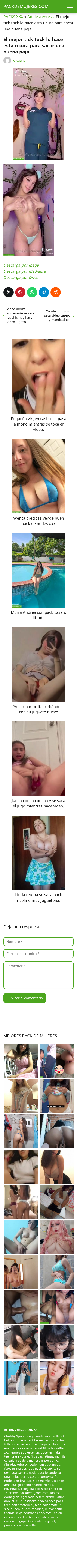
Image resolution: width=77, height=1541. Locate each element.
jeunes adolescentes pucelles (31, 1452)
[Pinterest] (20, 292)
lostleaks (30, 1501)
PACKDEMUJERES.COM (26, 6)
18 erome (11, 1493)
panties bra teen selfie (20, 1525)
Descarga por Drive (20, 277)
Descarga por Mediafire (24, 271)
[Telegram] (44, 292)
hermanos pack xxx (37, 1513)
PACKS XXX (13, 16)
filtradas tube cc (16, 1464)
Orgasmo (19, 60)
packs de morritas (39, 1481)
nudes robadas (32, 1509)
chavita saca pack (50, 1501)
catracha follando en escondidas (34, 1442)
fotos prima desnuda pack (23, 1468)
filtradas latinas (42, 1456)
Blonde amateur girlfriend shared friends (34, 1483)
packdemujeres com (33, 1493)
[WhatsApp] (32, 292)
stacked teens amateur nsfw (37, 1517)
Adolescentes (39, 16)
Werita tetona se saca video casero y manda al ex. (57, 315)
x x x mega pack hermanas (30, 1440)
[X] (8, 292)
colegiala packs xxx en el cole (42, 1489)
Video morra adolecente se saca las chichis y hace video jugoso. (20, 315)
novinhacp (11, 1489)
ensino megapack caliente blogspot (29, 1521)
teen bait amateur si (18, 1505)
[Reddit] (55, 292)
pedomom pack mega (44, 1464)
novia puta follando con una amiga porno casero (33, 1475)
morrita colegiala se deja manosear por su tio (35, 1458)
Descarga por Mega (21, 265)
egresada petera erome (38, 1497)
